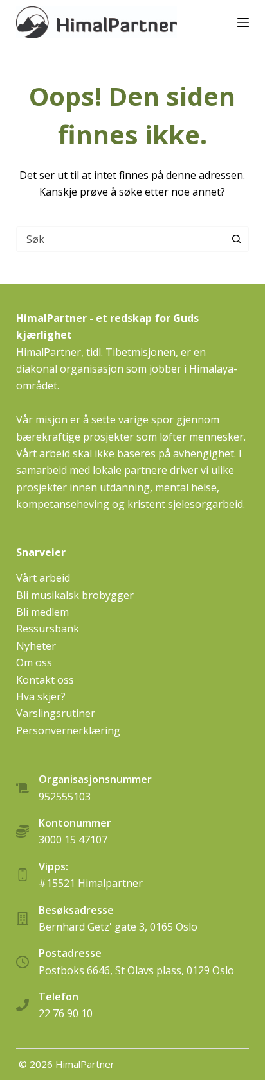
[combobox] (120, 239)
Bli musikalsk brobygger (75, 595)
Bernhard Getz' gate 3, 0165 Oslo (118, 927)
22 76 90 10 (66, 1013)
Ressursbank (47, 628)
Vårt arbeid (43, 578)
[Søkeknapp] (236, 239)
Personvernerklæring (68, 730)
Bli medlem (42, 612)
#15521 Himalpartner (91, 883)
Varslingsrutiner (55, 713)
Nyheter (36, 646)
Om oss (34, 662)
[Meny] (243, 22)
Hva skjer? (41, 696)
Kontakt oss (45, 680)
